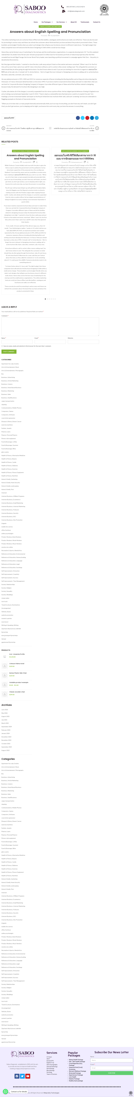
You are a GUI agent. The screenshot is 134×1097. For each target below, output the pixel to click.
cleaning (4, 404)
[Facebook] (78, 118)
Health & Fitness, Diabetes (9, 465)
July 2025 (4, 720)
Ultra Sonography (52, 1064)
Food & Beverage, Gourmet (9, 445)
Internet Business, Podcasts (10, 510)
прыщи (3, 639)
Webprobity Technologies (51, 1093)
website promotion (7, 615)
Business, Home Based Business (11, 387)
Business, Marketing (7, 391)
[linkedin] (92, 118)
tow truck (4, 601)
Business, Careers (7, 384)
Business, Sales (6, 394)
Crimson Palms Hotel (16, 663)
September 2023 (6, 747)
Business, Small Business (9, 398)
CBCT (48, 1059)
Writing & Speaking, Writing (9, 625)
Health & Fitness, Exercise (9, 469)
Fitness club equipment (8, 438)
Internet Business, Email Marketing (12, 503)
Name (3, 338)
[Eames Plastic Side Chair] (4, 675)
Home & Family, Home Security (10, 482)
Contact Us (96, 22)
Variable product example (18, 682)
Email (37, 338)
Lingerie (3, 523)
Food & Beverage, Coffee (9, 442)
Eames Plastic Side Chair (18, 673)
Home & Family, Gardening (9, 479)
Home (36, 22)
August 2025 (5, 716)
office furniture (6, 530)
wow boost (4, 622)
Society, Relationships (8, 584)
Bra (2, 374)
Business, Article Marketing (9, 381)
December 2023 (6, 737)
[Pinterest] (87, 118)
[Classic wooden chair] (4, 694)
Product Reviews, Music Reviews (11, 544)
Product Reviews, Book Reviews (11, 537)
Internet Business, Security (9, 513)
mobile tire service (7, 527)
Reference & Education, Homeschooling (13, 557)
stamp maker (5, 598)
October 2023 (5, 743)
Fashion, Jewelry (6, 428)
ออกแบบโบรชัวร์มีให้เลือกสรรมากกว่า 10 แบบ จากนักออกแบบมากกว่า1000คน (75, 157)
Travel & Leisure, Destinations (50, 26)
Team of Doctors (52, 1074)
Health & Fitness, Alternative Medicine (13, 455)
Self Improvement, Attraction (10, 571)
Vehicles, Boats (6, 611)
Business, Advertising (8, 377)
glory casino (5, 452)
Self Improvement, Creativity (10, 574)
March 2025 (5, 723)
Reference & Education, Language (11, 561)
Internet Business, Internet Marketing (13, 506)
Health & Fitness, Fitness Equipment (25, 151)
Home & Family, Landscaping (10, 486)
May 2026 (4, 713)
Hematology (50, 1068)
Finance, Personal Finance (9, 435)
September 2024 (6, 726)
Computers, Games (7, 411)
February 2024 (5, 730)
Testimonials (85, 22)
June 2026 (4, 709)
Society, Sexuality (6, 591)
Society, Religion (6, 588)
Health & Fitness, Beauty (9, 459)
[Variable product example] (4, 685)
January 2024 (5, 733)
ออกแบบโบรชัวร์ (9, 118)
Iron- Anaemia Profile (17, 654)
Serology (49, 1072)
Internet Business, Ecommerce (10, 499)
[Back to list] (50, 128)
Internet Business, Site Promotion (11, 520)
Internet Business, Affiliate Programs (12, 496)
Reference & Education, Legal (10, 564)
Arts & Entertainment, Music (10, 367)
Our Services (61, 22)
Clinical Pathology (52, 1066)
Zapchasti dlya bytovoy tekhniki (11, 628)
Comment (5, 316)
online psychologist (7, 533)
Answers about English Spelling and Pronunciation (25, 157)
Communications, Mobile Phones (11, 408)
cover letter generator (8, 418)
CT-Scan (49, 1057)
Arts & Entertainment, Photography (75, 151)
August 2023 (5, 750)
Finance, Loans (5, 432)
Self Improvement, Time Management (13, 581)
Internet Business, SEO (8, 516)
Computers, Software (8, 415)
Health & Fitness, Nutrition (9, 476)
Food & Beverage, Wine (8, 449)
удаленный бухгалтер (8, 642)
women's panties (6, 618)
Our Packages (46, 22)
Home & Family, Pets (7, 489)
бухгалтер (4, 632)
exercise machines (7, 425)
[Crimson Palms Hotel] (4, 666)
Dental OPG (50, 1061)
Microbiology (50, 1070)
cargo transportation (7, 401)
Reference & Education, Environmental (13, 554)
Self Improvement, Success (9, 577)
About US (74, 22)
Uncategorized (5, 608)
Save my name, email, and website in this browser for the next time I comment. (27, 346)
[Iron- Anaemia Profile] (4, 656)
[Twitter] (83, 118)
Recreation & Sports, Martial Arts (11, 550)
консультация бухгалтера (9, 635)
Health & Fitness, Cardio (8, 462)
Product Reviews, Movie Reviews (11, 540)
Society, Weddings (7, 594)
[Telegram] (97, 118)
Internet (4, 493)
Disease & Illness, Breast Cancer (11, 421)
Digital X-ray (50, 1062)
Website (70, 338)
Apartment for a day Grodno (10, 364)
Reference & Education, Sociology (11, 567)
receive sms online (7, 547)
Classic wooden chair (17, 692)
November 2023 (6, 740)
